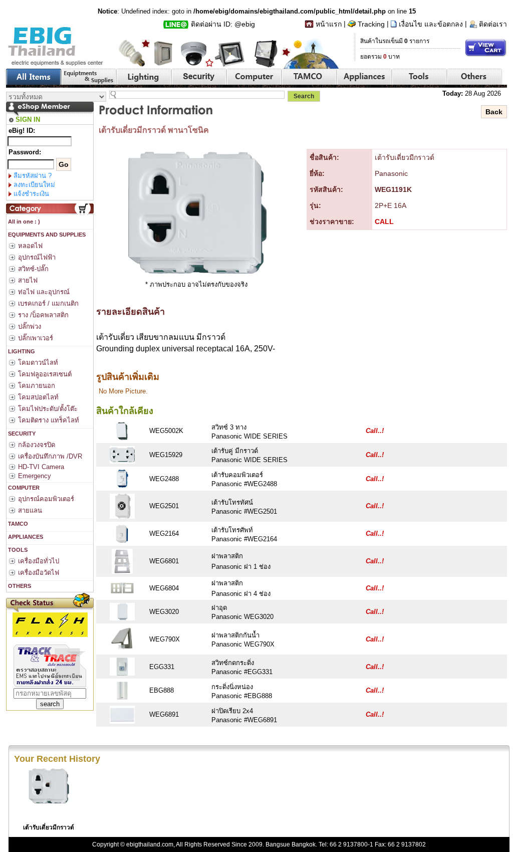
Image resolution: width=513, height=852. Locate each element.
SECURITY (21, 434)
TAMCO (17, 524)
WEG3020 (164, 611)
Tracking (371, 24)
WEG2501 (164, 506)
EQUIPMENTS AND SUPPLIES (46, 235)
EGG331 (161, 667)
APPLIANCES (25, 537)
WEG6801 (164, 561)
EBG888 (161, 690)
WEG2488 (164, 479)
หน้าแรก (329, 24)
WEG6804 (164, 588)
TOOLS (17, 550)
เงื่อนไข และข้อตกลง (431, 24)
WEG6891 (164, 714)
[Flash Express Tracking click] (50, 624)
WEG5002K (166, 431)
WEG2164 (164, 533)
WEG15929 (165, 455)
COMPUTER (23, 488)
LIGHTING (21, 351)
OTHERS (19, 586)
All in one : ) (23, 222)
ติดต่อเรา (493, 24)
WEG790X (164, 639)
